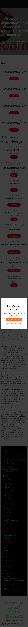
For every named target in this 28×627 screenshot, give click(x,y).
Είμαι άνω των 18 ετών (14, 319)
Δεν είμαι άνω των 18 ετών (14, 323)
